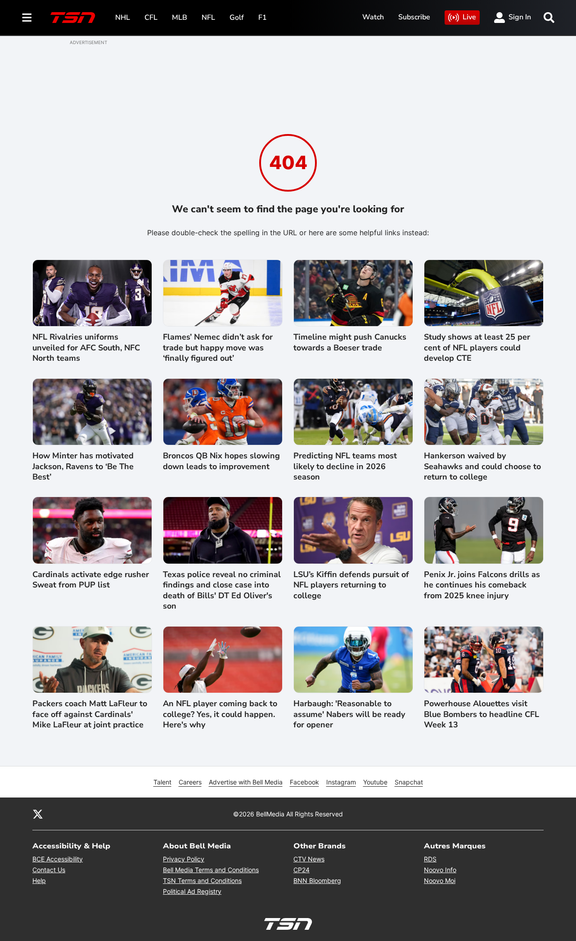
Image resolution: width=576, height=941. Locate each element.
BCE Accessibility (57, 859)
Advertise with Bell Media (246, 782)
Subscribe (414, 17)
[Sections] (27, 18)
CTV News (308, 859)
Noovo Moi (439, 880)
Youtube (375, 782)
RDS (430, 859)
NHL (122, 17)
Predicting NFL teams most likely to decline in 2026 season (345, 466)
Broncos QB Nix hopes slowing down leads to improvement (221, 461)
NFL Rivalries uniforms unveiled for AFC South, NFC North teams (86, 347)
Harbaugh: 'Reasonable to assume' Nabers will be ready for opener (349, 714)
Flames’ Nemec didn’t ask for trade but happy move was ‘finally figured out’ (218, 347)
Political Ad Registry (192, 891)
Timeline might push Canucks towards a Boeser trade (349, 342)
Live (469, 17)
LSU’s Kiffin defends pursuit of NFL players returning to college (351, 585)
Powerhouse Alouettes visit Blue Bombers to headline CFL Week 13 (481, 714)
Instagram (341, 782)
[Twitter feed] (37, 813)
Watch (373, 17)
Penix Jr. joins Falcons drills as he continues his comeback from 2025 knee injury (482, 585)
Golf (237, 17)
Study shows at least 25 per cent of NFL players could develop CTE (477, 347)
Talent (162, 782)
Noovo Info (440, 870)
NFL (208, 17)
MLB (179, 17)
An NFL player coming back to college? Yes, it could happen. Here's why (220, 714)
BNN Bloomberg (317, 880)
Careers (190, 782)
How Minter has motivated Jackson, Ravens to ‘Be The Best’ (83, 466)
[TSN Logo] (72, 17)
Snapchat (409, 782)
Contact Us (48, 870)
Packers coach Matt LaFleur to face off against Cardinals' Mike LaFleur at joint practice (89, 714)
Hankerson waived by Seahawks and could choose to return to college (482, 466)
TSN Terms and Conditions (202, 880)
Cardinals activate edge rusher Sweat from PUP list (90, 579)
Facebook (304, 782)
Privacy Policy (183, 859)
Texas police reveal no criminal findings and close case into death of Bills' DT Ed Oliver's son (222, 590)
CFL (151, 17)
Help (39, 880)
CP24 (301, 870)
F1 (262, 17)
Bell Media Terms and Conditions (211, 870)
